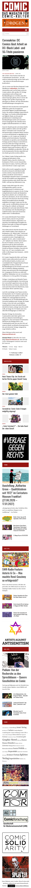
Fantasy (4, 737)
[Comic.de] (15, 10)
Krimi (16, 743)
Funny (14, 736)
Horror (24, 740)
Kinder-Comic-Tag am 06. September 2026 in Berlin (19, 518)
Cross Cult (23, 732)
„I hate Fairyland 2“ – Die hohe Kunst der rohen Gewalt (15, 427)
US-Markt (4, 349)
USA (24, 758)
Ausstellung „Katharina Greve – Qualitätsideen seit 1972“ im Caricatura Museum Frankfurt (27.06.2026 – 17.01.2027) (14, 494)
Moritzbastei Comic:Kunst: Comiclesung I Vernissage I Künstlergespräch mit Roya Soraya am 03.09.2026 (20, 528)
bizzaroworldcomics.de (8, 334)
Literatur (5, 745)
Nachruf (22, 745)
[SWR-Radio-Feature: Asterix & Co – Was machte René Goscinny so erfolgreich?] (15, 566)
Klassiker (11, 743)
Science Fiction (13, 754)
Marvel (20, 346)
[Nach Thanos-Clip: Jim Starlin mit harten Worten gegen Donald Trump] (15, 372)
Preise (25, 748)
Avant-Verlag (21, 727)
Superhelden (14, 758)
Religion (6, 751)
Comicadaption (18, 730)
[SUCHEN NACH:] (15, 33)
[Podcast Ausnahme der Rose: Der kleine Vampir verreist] (7, 599)
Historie (19, 740)
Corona (11, 346)
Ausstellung (12, 727)
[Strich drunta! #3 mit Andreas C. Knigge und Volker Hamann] (7, 607)
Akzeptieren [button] (11, 886)
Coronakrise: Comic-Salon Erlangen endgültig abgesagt (14, 409)
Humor (5, 743)
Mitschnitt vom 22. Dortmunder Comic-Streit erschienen (19, 712)
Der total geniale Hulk (10, 393)
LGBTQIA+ (20, 743)
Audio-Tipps (6, 548)
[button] (15, 23)
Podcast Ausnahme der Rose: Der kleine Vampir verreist (20, 596)
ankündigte (13, 88)
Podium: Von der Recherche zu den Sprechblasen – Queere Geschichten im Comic (14, 675)
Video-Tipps (6, 649)
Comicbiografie (6, 732)
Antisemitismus (5, 727)
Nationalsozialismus (7, 748)
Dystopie (10, 734)
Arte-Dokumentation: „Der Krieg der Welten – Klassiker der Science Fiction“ (20, 695)
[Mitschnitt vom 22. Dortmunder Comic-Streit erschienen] (7, 714)
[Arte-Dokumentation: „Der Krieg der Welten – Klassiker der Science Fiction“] (7, 697)
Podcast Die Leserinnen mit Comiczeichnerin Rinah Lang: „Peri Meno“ (20, 614)
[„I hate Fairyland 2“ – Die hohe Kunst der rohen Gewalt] (15, 421)
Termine (5, 465)
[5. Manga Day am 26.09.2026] (7, 539)
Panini (15, 748)
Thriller (22, 758)
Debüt (6, 734)
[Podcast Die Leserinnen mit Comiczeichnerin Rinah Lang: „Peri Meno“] (7, 616)
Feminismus (10, 736)
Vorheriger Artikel (16, 353)
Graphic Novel (9, 739)
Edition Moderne (16, 734)
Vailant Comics (13, 349)
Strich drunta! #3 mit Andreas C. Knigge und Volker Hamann (20, 605)
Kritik (3, 391)
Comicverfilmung (15, 732)
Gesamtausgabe (21, 737)
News (3, 374)
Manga (11, 745)
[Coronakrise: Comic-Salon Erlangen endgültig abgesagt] (15, 404)
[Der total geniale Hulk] (15, 389)
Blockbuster (4, 730)
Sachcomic (19, 751)
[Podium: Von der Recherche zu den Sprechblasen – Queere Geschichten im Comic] (15, 666)
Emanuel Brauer (9, 73)
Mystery (19, 745)
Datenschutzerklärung (22, 886)
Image (15, 346)
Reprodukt (12, 751)
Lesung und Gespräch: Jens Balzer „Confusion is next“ (19, 703)
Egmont (24, 734)
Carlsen (11, 730)
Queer (3, 751)
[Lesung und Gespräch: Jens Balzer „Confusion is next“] (7, 706)
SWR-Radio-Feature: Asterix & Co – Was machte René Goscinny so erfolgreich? (14, 574)
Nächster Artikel (14, 355)
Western (4, 761)
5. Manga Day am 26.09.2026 (20, 535)
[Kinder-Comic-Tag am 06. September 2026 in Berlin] (7, 520)
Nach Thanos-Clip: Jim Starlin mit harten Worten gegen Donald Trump (14, 377)
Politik (21, 748)
